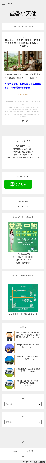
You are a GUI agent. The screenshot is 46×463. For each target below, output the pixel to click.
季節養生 (27, 102)
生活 (32, 102)
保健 (16, 102)
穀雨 (35, 102)
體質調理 (23, 116)
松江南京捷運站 (36, 112)
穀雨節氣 (21, 114)
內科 (24, 107)
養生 (23, 104)
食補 (38, 102)
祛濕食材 (15, 114)
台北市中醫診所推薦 (31, 107)
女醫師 (22, 109)
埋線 (18, 109)
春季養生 (19, 112)
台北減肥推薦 (13, 109)
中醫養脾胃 (16, 107)
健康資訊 (21, 102)
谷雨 (33, 114)
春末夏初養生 (26, 112)
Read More (23, 94)
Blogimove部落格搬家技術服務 (34, 462)
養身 (39, 114)
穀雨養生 (26, 114)
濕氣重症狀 (8, 114)
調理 (30, 114)
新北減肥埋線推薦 (11, 112)
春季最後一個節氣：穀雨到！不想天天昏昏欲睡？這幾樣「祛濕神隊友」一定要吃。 (23, 43)
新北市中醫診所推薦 (30, 109)
